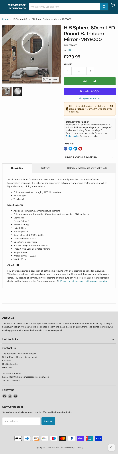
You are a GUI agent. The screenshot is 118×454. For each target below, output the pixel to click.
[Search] (104, 6)
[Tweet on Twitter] (70, 149)
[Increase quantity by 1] (90, 71)
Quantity (68, 64)
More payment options (89, 98)
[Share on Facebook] (65, 149)
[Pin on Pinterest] (80, 149)
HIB (69, 50)
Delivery (45, 167)
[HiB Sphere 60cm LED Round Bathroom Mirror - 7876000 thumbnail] (7, 91)
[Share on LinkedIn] (75, 149)
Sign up (48, 421)
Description (17, 168)
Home (5, 19)
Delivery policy (72, 136)
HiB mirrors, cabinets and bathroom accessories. (82, 281)
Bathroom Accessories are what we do (87, 167)
